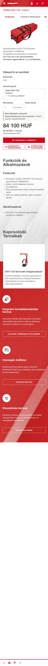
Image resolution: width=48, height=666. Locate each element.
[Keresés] (42, 3)
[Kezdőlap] (12, 3)
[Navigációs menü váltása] (4, 3)
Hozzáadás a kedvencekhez (14, 147)
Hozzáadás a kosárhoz (25, 140)
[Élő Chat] (14, 663)
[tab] (9, 16)
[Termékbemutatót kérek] (9, 663)
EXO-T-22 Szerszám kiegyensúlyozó (24, 271)
